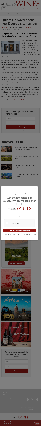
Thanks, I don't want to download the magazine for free (19, 234)
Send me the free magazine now (19, 230)
